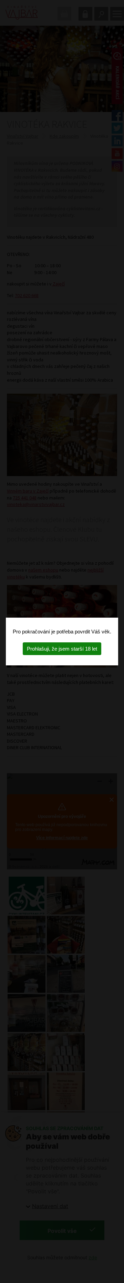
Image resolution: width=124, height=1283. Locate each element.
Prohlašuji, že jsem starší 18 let (62, 649)
